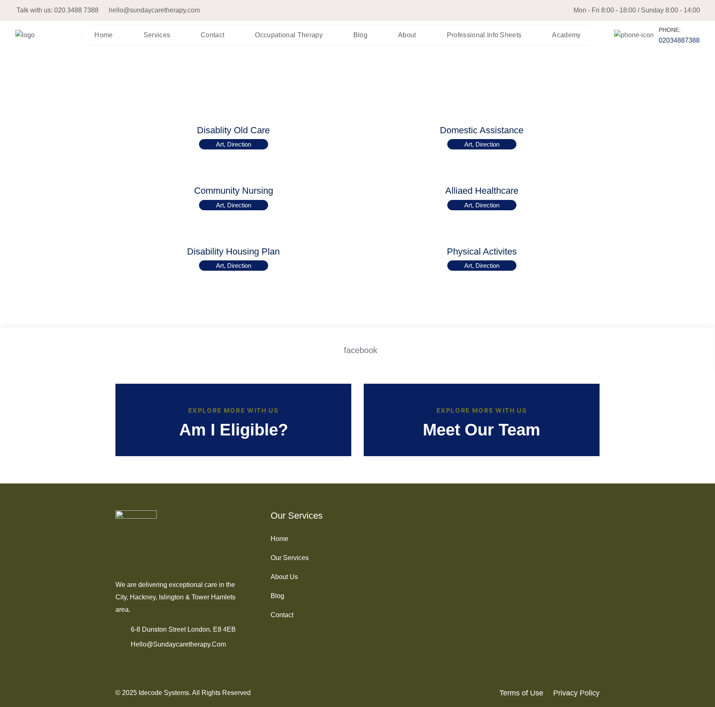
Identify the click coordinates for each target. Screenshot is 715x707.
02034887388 (679, 40)
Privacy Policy (576, 693)
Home (103, 34)
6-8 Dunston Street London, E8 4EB (183, 629)
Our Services (290, 557)
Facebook (360, 350)
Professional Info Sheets (484, 34)
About (407, 34)
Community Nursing (233, 190)
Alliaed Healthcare (481, 190)
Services (157, 34)
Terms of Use (521, 693)
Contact (212, 34)
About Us (284, 576)
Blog (360, 34)
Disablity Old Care (233, 130)
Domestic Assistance (481, 130)
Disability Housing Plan (233, 251)
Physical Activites (482, 251)
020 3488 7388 (76, 10)
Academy (566, 34)
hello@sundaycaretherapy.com (154, 10)
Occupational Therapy (288, 34)
